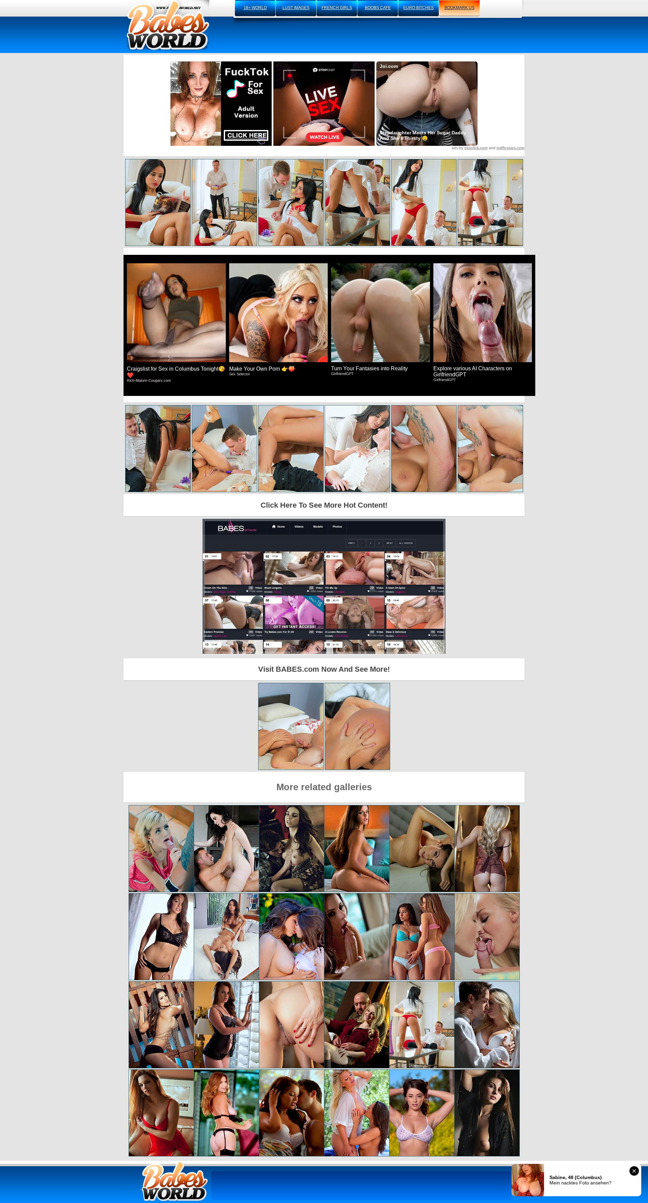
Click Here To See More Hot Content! (324, 505)
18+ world (255, 7)
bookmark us (459, 7)
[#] (174, 1181)
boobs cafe (378, 7)
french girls (337, 7)
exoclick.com (476, 148)
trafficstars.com (510, 148)
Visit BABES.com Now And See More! (324, 669)
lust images (295, 7)
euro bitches (418, 7)
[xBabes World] (168, 25)
